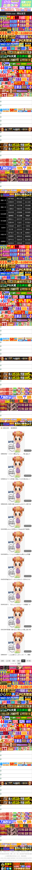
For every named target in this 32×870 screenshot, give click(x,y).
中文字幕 (19, 205)
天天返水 (28, 222)
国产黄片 (11, 233)
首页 (2, 661)
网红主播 (19, 198)
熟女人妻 (19, 233)
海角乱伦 (19, 236)
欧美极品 (19, 202)
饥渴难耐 (19, 212)
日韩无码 (28, 243)
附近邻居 (11, 212)
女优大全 (19, 229)
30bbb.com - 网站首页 (16, 13)
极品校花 (11, 243)
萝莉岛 (28, 229)
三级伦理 (11, 205)
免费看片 (3, 241)
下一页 (28, 661)
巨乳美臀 (28, 205)
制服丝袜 (19, 209)
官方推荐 (3, 221)
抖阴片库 (3, 234)
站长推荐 (3, 214)
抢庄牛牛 (19, 219)
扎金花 (19, 222)
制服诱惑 (28, 236)
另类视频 (28, 209)
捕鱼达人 (11, 219)
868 (14, 661)
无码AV (3, 227)
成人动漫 (28, 202)
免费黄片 (28, 233)
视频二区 (3, 207)
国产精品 (11, 198)
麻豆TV (19, 226)
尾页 (19, 663)
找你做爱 (28, 212)
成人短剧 (28, 239)
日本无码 (28, 198)
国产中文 (11, 239)
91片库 (11, 229)
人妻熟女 (11, 209)
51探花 (28, 226)
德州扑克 (28, 219)
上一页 (8, 661)
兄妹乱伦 (19, 239)
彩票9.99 (11, 222)
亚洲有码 (11, 202)
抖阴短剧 (19, 243)
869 (18, 661)
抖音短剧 (11, 226)
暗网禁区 (11, 236)
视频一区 (3, 200)
